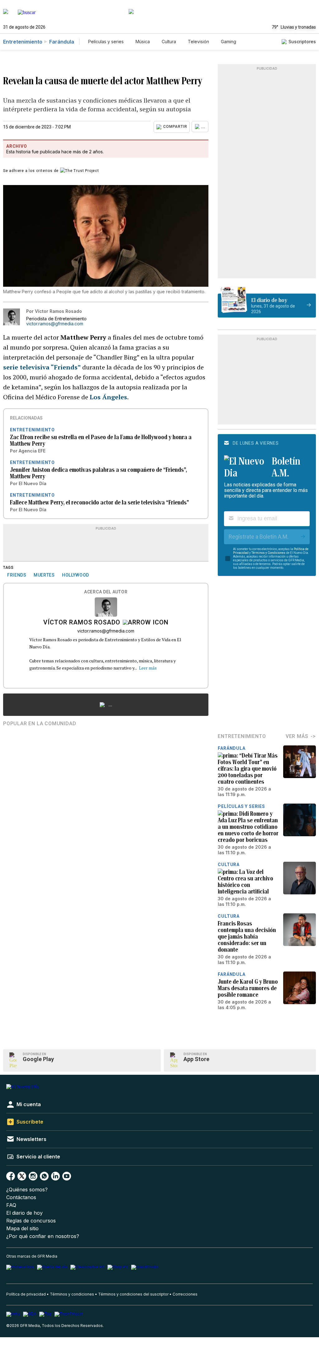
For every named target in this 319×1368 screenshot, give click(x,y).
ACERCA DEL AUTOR (105, 592)
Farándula (61, 42)
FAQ (11, 1205)
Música (143, 41)
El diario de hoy (24, 1213)
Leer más (148, 668)
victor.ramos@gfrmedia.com (54, 323)
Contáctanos (21, 1197)
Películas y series (106, 41)
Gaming (228, 41)
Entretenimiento (22, 42)
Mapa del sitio (22, 1228)
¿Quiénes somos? (27, 1190)
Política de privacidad (26, 1294)
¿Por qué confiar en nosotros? (42, 1236)
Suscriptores (302, 41)
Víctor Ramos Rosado (81, 623)
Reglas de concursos (31, 1221)
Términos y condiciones (72, 1294)
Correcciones (185, 1294)
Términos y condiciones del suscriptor (133, 1294)
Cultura (169, 41)
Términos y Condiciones (268, 552)
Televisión (198, 41)
